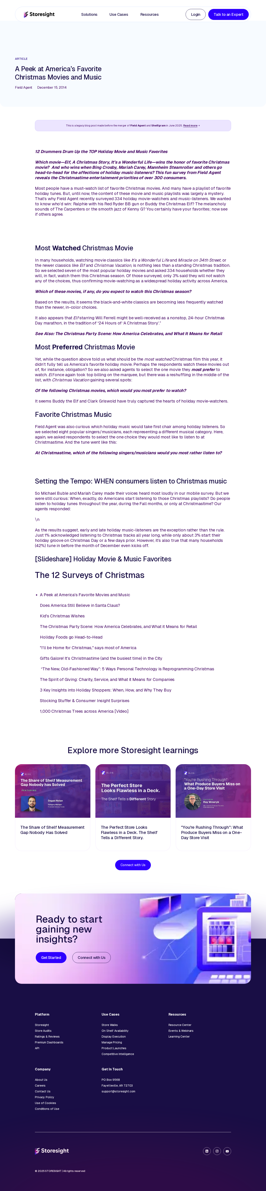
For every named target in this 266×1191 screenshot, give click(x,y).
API (37, 1048)
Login (195, 14)
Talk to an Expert (228, 14)
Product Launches (114, 1048)
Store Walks (110, 1025)
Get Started (51, 957)
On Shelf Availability (115, 1030)
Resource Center (180, 1025)
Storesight (42, 1025)
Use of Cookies (45, 1103)
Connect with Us (133, 865)
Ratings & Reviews (47, 1036)
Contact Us (42, 1091)
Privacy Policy (44, 1097)
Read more (190, 125)
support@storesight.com (118, 1091)
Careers (40, 1085)
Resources (149, 14)
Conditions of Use (47, 1108)
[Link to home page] (39, 14)
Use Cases (119, 14)
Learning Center (179, 1036)
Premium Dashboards (49, 1042)
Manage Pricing (112, 1042)
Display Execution (114, 1036)
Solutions (89, 14)
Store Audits (43, 1030)
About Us (41, 1079)
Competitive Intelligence (118, 1054)
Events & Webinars (181, 1030)
